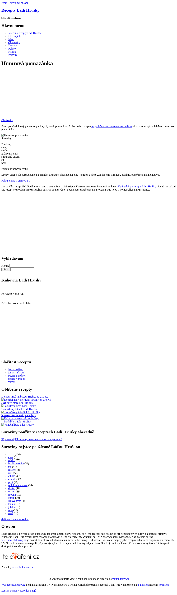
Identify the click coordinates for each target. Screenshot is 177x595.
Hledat (5, 265)
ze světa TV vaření (22, 567)
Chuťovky (14, 42)
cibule (11, 475)
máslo (11, 469)
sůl (9, 466)
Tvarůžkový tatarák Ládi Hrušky (19, 409)
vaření (11, 381)
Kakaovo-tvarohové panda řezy (18, 415)
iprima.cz (164, 584)
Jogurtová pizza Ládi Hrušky (17, 402)
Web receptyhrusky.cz (13, 584)
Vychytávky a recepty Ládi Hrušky (137, 186)
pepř (10, 482)
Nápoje (12, 51)
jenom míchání (16, 372)
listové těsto (14, 500)
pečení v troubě (16, 378)
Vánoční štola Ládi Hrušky (16, 421)
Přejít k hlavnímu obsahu (15, 2)
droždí (11, 488)
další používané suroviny (15, 519)
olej (10, 472)
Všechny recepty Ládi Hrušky (24, 33)
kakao (11, 504)
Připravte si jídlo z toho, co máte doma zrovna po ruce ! (31, 439)
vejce (11, 454)
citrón (11, 497)
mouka (12, 494)
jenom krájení (15, 369)
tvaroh (11, 491)
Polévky (12, 54)
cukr (10, 457)
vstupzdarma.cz (120, 578)
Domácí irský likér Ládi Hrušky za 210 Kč (24, 396)
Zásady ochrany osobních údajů (18, 590)
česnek (12, 479)
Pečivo (12, 48)
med (10, 513)
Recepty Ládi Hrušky (20, 10)
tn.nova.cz (143, 584)
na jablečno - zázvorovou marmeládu (111, 126)
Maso (11, 39)
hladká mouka (16, 463)
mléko (11, 460)
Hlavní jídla (14, 36)
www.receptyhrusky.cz (13, 540)
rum (10, 510)
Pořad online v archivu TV (16, 180)
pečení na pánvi (16, 375)
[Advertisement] (88, 94)
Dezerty (12, 45)
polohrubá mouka (17, 485)
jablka (11, 507)
